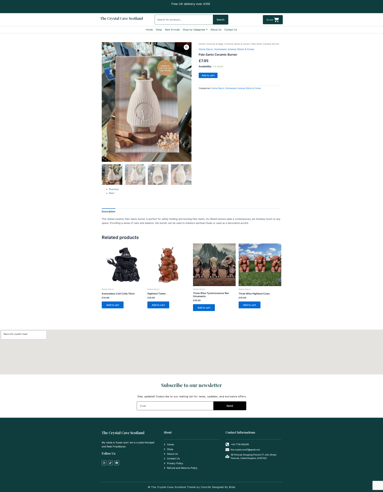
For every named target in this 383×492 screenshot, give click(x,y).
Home (202, 44)
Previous (114, 189)
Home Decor (206, 49)
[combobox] (184, 20)
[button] (186, 47)
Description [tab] (108, 211)
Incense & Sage (215, 44)
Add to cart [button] (112, 304)
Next (111, 193)
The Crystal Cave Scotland (121, 18)
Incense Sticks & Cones (237, 44)
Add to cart (208, 75)
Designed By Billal (223, 487)
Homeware (220, 49)
